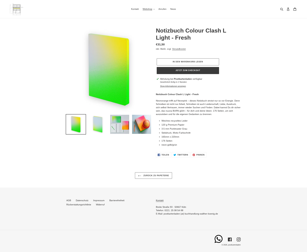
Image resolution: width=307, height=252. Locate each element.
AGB (68, 200)
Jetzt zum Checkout (188, 70)
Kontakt (160, 200)
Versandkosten (179, 49)
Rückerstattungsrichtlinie (78, 204)
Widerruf (100, 204)
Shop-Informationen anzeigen (173, 86)
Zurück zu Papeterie (156, 175)
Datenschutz (82, 200)
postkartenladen (234, 245)
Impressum (99, 200)
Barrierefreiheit (116, 200)
